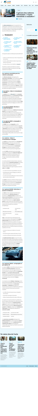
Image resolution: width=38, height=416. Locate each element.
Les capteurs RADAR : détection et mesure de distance (8, 46)
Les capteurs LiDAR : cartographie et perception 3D (8, 50)
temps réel (18, 64)
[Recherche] (33, 2)
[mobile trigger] (2, 2)
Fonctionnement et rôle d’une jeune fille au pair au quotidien (21, 348)
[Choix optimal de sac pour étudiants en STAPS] (12, 339)
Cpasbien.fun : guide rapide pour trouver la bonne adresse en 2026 (32, 65)
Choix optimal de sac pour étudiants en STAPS (12, 347)
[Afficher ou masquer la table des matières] (18, 35)
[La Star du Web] (7, 2)
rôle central (13, 94)
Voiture (19, 10)
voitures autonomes (7, 25)
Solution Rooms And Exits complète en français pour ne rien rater (32, 50)
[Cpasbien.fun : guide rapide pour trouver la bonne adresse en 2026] (32, 57)
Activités (28, 46)
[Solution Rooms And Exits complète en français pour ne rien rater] (32, 42)
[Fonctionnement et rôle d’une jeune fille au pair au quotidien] (21, 339)
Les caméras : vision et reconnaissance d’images (7, 42)
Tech (27, 61)
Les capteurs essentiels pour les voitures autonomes (6, 38)
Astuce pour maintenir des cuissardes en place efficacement (3, 348)
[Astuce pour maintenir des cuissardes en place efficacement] (3, 339)
